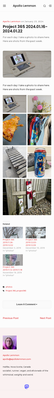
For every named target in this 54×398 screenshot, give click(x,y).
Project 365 (11, 291)
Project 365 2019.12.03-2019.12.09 (31, 242)
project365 (21, 291)
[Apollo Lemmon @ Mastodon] (27, 386)
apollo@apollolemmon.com (17, 359)
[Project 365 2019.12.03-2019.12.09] (36, 232)
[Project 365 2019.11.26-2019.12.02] (13, 232)
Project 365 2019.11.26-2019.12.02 (8, 242)
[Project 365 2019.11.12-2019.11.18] (13, 260)
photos (9, 287)
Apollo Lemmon (24, 5)
